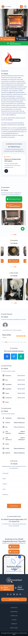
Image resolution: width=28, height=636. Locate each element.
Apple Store (15, 546)
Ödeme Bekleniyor (19, 422)
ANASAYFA (14, 607)
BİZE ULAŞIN (14, 628)
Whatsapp (21, 587)
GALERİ (14, 619)
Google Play (15, 551)
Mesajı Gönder (14, 506)
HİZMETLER (14, 615)
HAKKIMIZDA (14, 611)
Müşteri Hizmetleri (8, 587)
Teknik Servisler (16, 524)
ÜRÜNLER (14, 623)
